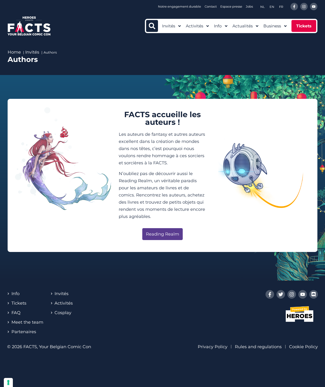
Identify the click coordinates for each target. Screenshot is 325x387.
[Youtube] (313, 6)
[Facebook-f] (294, 6)
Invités (168, 26)
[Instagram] (304, 6)
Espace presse (231, 6)
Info (218, 26)
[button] (152, 26)
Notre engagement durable (179, 6)
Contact (211, 6)
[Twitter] (280, 294)
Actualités (242, 26)
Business (272, 26)
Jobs (249, 6)
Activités (194, 26)
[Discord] (313, 294)
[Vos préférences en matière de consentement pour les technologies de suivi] (8, 382)
